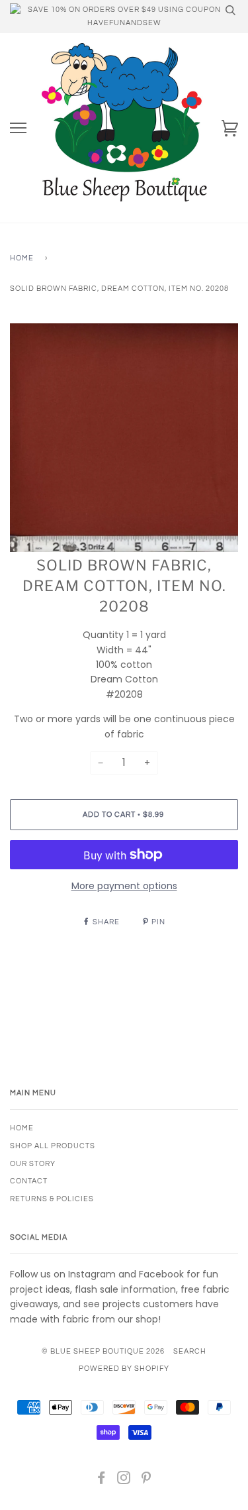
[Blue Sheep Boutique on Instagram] (124, 1480)
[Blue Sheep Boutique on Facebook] (101, 1480)
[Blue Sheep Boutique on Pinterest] (146, 1480)
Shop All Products (52, 1146)
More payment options (124, 885)
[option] (124, 437)
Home (22, 258)
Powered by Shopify (124, 1368)
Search (189, 1351)
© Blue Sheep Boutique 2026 (103, 1351)
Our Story (33, 1163)
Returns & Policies (52, 1199)
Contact (29, 1181)
